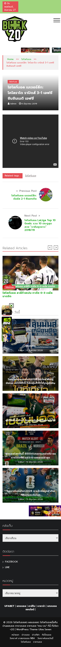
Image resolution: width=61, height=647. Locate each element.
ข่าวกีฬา (35, 634)
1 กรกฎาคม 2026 (34, 387)
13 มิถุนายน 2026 (34, 499)
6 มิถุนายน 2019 (29, 103)
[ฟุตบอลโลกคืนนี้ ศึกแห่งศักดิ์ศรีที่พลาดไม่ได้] (30, 410)
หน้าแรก (15, 634)
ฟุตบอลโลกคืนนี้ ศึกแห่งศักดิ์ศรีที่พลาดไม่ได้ (30, 420)
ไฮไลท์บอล (26, 59)
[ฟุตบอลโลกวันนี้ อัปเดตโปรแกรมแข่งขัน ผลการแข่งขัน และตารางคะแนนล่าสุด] (30, 448)
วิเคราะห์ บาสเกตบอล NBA (22, 638)
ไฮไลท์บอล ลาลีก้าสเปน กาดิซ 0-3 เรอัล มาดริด (28, 294)
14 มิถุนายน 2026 (34, 462)
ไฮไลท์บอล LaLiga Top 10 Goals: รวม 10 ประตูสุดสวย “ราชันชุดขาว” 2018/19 (40, 225)
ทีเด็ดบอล (46, 634)
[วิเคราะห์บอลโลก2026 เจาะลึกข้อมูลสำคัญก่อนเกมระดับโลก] (30, 485)
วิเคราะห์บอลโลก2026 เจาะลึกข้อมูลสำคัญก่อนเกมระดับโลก (30, 493)
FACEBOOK (11, 561)
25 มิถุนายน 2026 (34, 424)
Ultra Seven (44, 629)
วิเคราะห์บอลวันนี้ (45, 638)
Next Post (30, 216)
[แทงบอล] (30, 336)
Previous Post (28, 191)
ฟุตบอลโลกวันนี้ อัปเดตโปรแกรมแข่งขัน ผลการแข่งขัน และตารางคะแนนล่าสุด (30, 455)
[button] (11, 305)
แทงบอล (31, 346)
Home (10, 59)
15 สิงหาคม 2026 (34, 350)
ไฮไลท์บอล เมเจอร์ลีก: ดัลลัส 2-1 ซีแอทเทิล (24, 197)
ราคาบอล (37, 641)
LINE (7, 567)
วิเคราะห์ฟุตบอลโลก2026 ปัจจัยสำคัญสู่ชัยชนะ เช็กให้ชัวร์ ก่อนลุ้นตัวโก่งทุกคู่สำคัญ (30, 381)
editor (21, 350)
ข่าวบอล (25, 634)
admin (13, 103)
